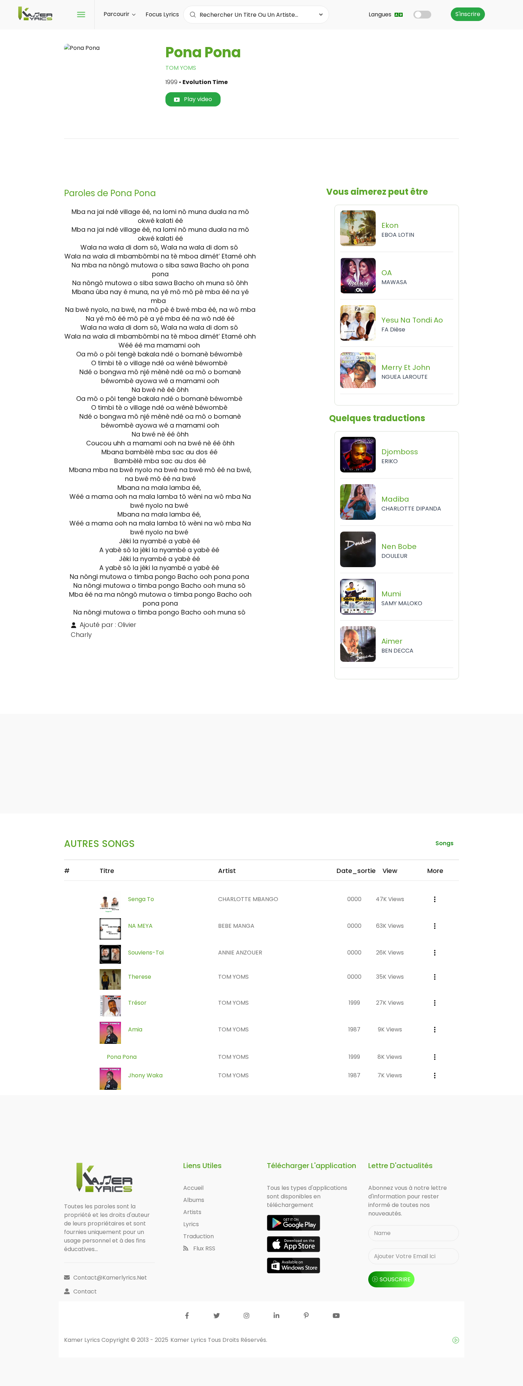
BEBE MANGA (236, 926)
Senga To (141, 899)
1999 (354, 1003)
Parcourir (117, 14)
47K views (390, 899)
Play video (197, 99)
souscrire (395, 1279)
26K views (390, 952)
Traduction (198, 1236)
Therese (139, 977)
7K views (389, 1075)
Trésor (137, 1003)
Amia (135, 1029)
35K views (390, 977)
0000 (354, 899)
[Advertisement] (261, 161)
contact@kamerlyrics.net (110, 1277)
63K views (390, 926)
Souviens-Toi (146, 952)
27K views (390, 1003)
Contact (85, 1291)
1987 (354, 1029)
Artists (192, 1212)
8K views (389, 1057)
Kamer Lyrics (189, 1340)
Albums (193, 1200)
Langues (381, 14)
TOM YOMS (180, 68)
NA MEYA (140, 926)
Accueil (193, 1188)
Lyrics (191, 1224)
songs (444, 843)
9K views (390, 1029)
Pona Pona (122, 1057)
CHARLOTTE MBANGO (248, 899)
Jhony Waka (145, 1075)
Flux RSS (203, 1248)
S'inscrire (467, 14)
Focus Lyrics (162, 14)
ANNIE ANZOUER (240, 952)
